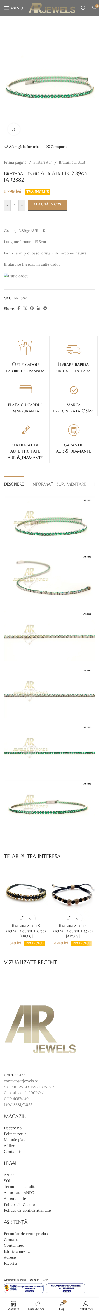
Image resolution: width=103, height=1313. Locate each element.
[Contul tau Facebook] (18, 308)
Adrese (10, 1257)
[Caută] (83, 8)
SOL (7, 1180)
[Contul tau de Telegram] (45, 308)
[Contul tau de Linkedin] (38, 308)
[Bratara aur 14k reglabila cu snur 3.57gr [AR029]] (73, 894)
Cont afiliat (13, 1151)
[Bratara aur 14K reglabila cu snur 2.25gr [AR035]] (26, 894)
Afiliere (10, 1145)
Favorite (11, 1263)
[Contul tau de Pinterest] (32, 308)
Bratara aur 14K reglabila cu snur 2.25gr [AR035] (26, 930)
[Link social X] (25, 308)
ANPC (9, 1175)
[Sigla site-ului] (52, 7)
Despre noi (13, 1128)
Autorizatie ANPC (19, 1192)
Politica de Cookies (20, 1204)
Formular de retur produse (27, 1233)
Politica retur (15, 1133)
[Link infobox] (25, 356)
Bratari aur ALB (72, 162)
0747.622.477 (14, 1075)
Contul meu (14, 1245)
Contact (10, 1239)
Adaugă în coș (47, 204)
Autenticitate (15, 1198)
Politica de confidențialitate (27, 1210)
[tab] (14, 483)
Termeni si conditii (20, 1186)
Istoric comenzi (17, 1251)
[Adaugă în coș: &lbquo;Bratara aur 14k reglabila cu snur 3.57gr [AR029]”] (68, 918)
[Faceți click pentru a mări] (14, 129)
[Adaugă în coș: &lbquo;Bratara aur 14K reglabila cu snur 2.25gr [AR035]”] (21, 918)
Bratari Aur (42, 162)
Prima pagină (15, 162)
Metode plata (15, 1139)
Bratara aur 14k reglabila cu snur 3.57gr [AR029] (73, 930)
